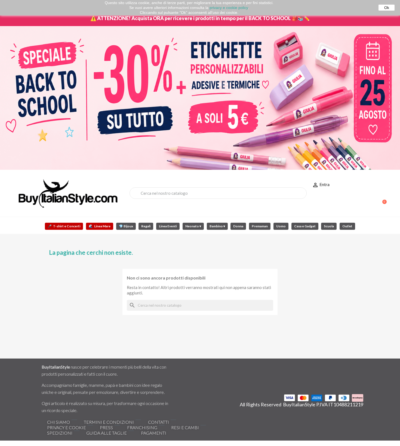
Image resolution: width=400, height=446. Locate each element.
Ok (386, 7)
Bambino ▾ (217, 226)
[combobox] (218, 193)
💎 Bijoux (126, 226)
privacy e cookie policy (229, 7)
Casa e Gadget (305, 226)
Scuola (329, 226)
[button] (382, 199)
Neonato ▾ (193, 226)
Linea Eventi (168, 226)
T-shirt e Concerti (64, 226)
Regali (145, 226)
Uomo (281, 226)
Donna (238, 226)
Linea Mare (99, 226)
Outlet (347, 226)
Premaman (260, 226)
